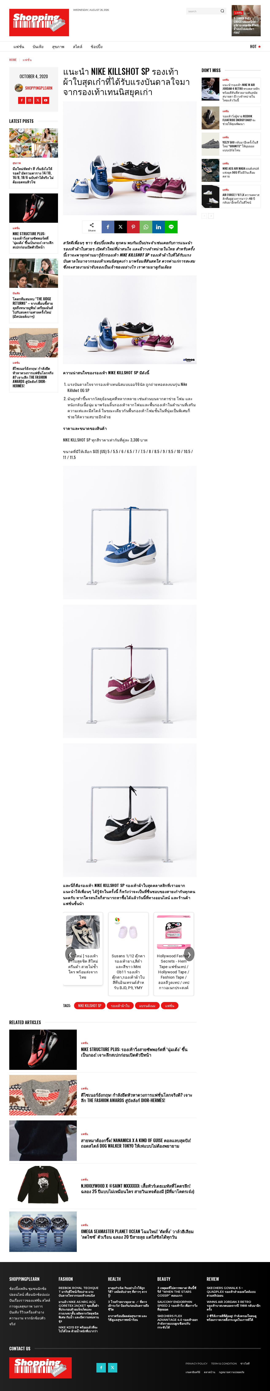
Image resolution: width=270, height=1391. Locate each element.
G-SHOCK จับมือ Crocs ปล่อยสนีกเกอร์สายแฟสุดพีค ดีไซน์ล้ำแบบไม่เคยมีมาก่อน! (246, 25)
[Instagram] (29, 100)
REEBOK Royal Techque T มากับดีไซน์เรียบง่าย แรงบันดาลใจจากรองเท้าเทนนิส (79, 1291)
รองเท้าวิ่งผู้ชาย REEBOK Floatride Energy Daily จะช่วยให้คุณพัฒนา (239, 120)
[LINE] (171, 227)
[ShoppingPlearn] (20, 88)
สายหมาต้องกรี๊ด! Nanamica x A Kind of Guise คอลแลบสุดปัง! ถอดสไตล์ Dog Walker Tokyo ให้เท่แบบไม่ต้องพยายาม (136, 1143)
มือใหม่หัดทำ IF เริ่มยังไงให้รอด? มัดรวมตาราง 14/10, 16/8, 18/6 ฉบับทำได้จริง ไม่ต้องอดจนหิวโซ (33, 175)
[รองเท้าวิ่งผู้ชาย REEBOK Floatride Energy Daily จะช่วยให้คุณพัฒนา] (210, 117)
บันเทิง (16, 293)
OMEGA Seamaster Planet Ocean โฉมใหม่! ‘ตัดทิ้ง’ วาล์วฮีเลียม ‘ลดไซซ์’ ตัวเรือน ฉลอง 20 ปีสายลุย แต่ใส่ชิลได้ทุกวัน (137, 1234)
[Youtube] (45, 100)
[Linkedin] (158, 227)
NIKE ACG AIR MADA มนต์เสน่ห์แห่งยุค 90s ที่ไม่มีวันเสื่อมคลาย (241, 172)
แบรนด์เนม (147, 1005)
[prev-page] (204, 216)
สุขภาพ (17, 163)
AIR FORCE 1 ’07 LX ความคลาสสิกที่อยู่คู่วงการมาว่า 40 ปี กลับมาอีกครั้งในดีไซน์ (241, 198)
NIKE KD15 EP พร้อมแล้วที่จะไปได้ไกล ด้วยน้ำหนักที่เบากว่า (78, 1329)
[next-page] (211, 216)
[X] (37, 100)
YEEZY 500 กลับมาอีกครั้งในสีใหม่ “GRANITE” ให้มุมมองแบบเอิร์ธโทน (240, 146)
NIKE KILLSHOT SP (89, 1005)
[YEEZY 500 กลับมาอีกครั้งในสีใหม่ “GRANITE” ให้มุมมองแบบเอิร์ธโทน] (210, 144)
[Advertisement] (150, 25)
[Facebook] (21, 100)
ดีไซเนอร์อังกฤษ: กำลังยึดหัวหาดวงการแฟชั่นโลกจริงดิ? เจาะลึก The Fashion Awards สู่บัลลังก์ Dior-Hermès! (33, 377)
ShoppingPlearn (38, 88)
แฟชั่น (238, 12)
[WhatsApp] (146, 227)
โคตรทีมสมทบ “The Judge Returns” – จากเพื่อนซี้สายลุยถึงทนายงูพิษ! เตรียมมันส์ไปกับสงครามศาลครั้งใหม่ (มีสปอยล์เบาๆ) (33, 307)
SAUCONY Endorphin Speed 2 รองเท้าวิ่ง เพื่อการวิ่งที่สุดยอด (177, 1305)
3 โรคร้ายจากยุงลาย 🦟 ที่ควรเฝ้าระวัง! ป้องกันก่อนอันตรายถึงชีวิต (128, 1305)
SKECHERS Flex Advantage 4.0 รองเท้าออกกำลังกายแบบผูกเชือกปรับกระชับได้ (177, 1321)
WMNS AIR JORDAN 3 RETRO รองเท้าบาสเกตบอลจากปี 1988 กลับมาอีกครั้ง (233, 1305)
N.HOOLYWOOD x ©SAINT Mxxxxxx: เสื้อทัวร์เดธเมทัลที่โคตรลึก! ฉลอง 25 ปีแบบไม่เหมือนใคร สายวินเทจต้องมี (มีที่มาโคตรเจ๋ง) (137, 1188)
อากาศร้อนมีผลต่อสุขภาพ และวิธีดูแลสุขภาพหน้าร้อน (127, 1318)
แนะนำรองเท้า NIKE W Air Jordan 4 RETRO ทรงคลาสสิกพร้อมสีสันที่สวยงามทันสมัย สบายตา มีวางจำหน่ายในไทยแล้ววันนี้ (241, 92)
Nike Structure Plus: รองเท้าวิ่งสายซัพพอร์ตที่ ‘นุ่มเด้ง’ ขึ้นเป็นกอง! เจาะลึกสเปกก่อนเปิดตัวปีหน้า (33, 240)
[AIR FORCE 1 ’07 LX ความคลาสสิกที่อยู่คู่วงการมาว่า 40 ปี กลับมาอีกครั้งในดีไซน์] (210, 196)
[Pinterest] (133, 227)
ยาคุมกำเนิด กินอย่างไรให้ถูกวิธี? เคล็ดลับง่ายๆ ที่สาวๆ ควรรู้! (127, 1291)
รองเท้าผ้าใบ (120, 1005)
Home (13, 59)
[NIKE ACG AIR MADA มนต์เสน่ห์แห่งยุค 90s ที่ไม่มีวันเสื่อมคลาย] (210, 170)
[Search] (222, 11)
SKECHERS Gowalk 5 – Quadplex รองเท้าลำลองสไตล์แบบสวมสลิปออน (231, 1291)
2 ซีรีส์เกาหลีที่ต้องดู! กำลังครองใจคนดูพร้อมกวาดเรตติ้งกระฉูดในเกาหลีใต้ (231, 1318)
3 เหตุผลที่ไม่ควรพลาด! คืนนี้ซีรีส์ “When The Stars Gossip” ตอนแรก (176, 1291)
